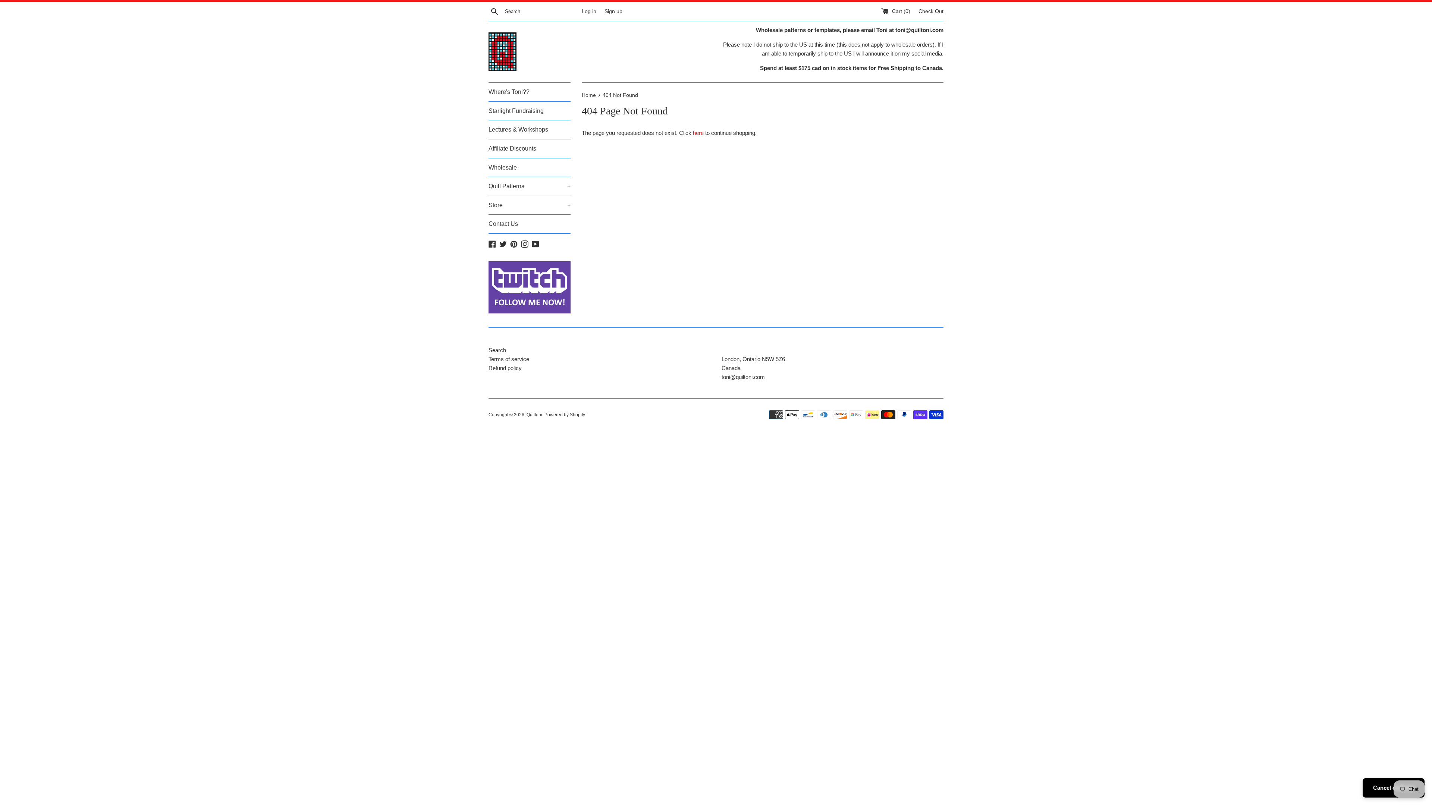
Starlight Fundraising (516, 111)
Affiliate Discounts (512, 148)
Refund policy (505, 368)
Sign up (613, 11)
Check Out (930, 11)
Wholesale (503, 167)
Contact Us (503, 224)
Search (497, 350)
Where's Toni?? (509, 92)
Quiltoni (534, 414)
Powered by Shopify (564, 414)
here (698, 133)
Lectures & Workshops (518, 129)
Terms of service (509, 359)
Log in (589, 11)
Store (530, 205)
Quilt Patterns (530, 186)
